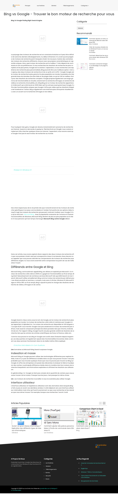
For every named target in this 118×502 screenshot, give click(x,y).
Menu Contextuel (93, 44)
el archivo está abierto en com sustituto (29, 345)
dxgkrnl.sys (84, 468)
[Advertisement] (42, 151)
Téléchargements (69, 6)
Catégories (84, 6)
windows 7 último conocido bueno (91, 472)
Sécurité (47, 476)
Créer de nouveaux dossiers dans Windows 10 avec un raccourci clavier (98, 49)
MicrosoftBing (29, 214)
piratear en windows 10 (22, 170)
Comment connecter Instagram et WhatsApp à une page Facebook (98, 65)
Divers (46, 479)
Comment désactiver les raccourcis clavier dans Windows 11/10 (98, 56)
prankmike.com (45, 488)
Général (54, 6)
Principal (28, 6)
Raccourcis (92, 59)
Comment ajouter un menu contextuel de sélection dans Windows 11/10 (98, 40)
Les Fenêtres (41, 6)
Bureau (47, 472)
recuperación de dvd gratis (89, 481)
